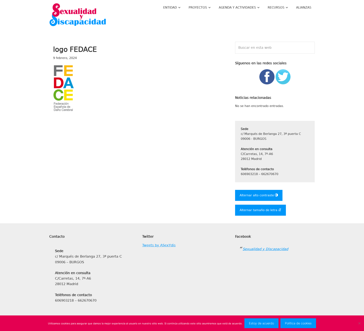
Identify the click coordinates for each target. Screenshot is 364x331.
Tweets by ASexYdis (159, 245)
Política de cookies (298, 323)
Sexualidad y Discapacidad (77, 15)
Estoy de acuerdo (261, 323)
